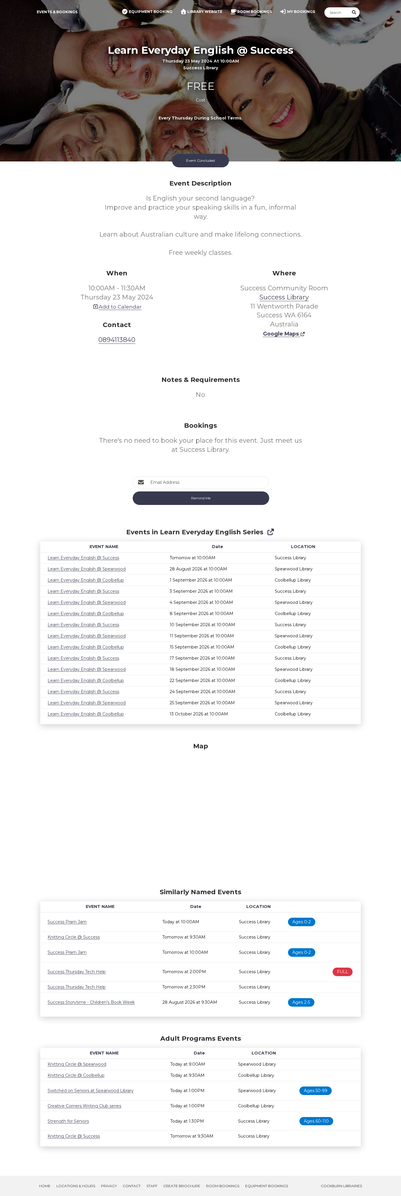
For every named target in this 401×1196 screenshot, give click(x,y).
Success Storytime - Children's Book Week (91, 1002)
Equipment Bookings (266, 1186)
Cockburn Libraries (341, 1186)
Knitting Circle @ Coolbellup (76, 1075)
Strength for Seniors (68, 1121)
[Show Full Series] (270, 532)
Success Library (284, 297)
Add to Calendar (120, 307)
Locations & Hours (75, 1186)
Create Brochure (181, 1186)
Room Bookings (222, 1186)
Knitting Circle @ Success (74, 937)
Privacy (109, 1186)
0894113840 (116, 340)
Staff (151, 1186)
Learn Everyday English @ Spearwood (87, 569)
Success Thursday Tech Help (77, 971)
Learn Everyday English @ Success (83, 557)
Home (44, 1186)
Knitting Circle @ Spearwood (77, 1064)
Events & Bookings (57, 12)
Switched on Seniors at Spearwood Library (91, 1090)
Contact (132, 1186)
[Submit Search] (354, 12)
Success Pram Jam (67, 921)
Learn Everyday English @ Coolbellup (86, 580)
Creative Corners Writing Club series (84, 1106)
